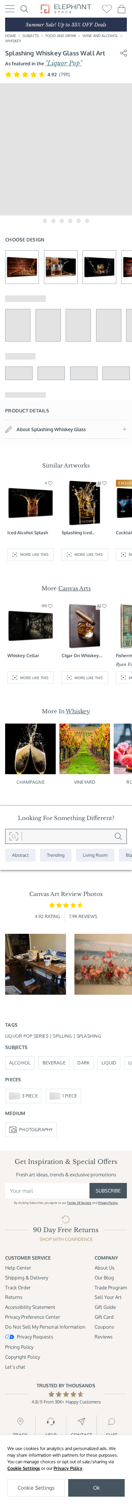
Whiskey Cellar (23, 655)
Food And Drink (60, 35)
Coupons (104, 1326)
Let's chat (15, 1366)
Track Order (18, 1287)
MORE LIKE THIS (34, 554)
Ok (96, 1488)
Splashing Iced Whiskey (77, 533)
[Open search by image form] (14, 836)
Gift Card (104, 1317)
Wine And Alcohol (100, 35)
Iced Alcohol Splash (27, 532)
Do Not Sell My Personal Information (45, 1326)
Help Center (18, 1267)
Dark (83, 1063)
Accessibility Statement (30, 1307)
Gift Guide (105, 1307)
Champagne (30, 782)
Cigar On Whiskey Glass (80, 656)
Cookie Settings (23, 1468)
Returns (13, 1297)
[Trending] (56, 855)
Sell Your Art (108, 1297)
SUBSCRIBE (108, 1190)
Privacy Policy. (108, 1203)
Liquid (109, 1063)
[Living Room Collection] (95, 855)
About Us (104, 1267)
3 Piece (30, 1096)
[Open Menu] (10, 8)
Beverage (54, 1063)
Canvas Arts (74, 588)
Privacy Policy (68, 1468)
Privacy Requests (35, 1336)
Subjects (30, 35)
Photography (36, 1129)
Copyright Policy (22, 1357)
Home (10, 35)
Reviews (104, 1336)
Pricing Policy (19, 1347)
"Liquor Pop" (63, 63)
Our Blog (104, 1277)
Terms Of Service (79, 1203)
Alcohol (20, 1063)
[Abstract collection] (20, 855)
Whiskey (13, 41)
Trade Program (111, 1287)
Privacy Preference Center (32, 1317)
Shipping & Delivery (26, 1277)
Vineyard (84, 782)
